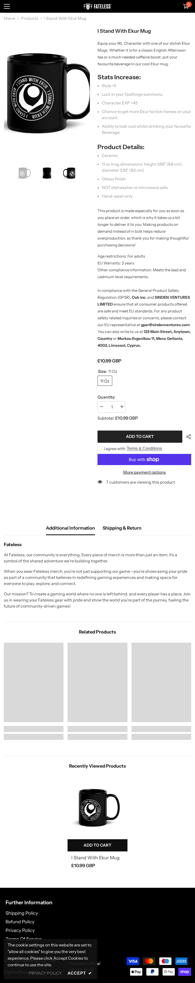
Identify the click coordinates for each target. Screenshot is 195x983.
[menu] (7, 6)
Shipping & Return (122, 528)
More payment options (144, 472)
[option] (47, 91)
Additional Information (70, 528)
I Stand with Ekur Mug (95, 858)
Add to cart (140, 436)
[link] (33, 729)
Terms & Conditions (144, 448)
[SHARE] (186, 437)
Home (9, 18)
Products (29, 18)
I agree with (114, 448)
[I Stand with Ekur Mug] (97, 807)
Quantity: (106, 397)
